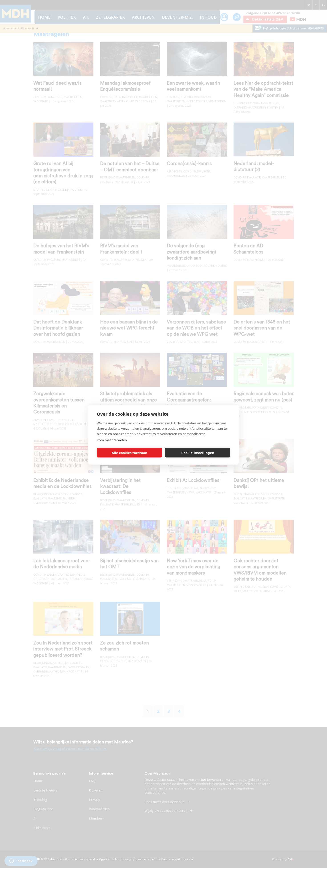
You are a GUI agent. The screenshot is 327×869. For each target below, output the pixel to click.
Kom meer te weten (112, 440)
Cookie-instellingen (197, 452)
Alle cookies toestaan (129, 452)
